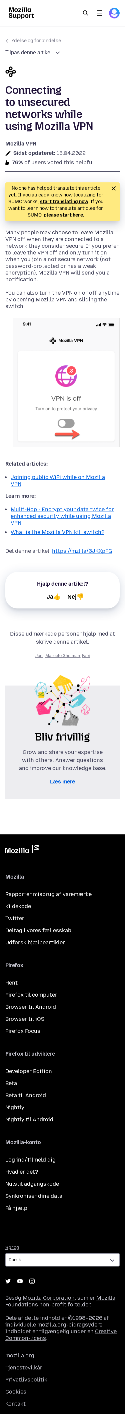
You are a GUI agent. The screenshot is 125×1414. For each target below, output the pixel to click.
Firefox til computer (31, 995)
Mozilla (22, 850)
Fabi (86, 655)
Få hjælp (16, 1208)
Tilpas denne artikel (28, 52)
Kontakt (15, 1404)
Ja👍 (54, 596)
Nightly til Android (29, 1119)
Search (85, 13)
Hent (11, 983)
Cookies (15, 1392)
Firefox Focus (22, 1031)
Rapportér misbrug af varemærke (48, 894)
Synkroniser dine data (33, 1196)
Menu (99, 13)
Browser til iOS (24, 1019)
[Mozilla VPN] (62, 72)
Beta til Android (25, 1095)
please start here (63, 215)
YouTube (20, 1281)
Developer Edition (28, 1071)
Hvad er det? (21, 1172)
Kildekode (18, 906)
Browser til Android (30, 1007)
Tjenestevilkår (23, 1367)
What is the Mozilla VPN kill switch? (57, 532)
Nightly (14, 1107)
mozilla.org (19, 1355)
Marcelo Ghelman (62, 655)
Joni (39, 655)
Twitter (14, 918)
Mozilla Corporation (49, 1298)
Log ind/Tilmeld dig (30, 1160)
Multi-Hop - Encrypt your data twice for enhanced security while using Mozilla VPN (62, 516)
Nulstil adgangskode (32, 1184)
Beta (11, 1083)
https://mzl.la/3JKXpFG (82, 551)
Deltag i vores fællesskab (38, 930)
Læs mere (62, 781)
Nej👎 (75, 596)
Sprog (12, 1247)
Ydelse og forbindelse (36, 41)
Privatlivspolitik (26, 1379)
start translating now (64, 201)
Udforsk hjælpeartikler (35, 942)
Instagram (32, 1281)
